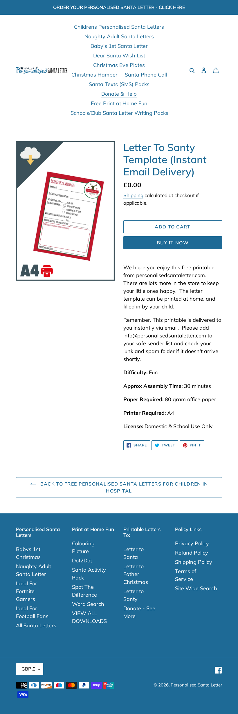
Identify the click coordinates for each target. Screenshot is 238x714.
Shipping (133, 195)
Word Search (88, 604)
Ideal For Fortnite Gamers (26, 591)
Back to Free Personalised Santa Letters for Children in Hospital (123, 487)
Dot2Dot (82, 560)
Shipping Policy (193, 562)
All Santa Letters (36, 625)
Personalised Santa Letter (196, 685)
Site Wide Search (196, 588)
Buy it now (173, 243)
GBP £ (28, 669)
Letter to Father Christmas (135, 574)
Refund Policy (191, 552)
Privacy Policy (192, 543)
